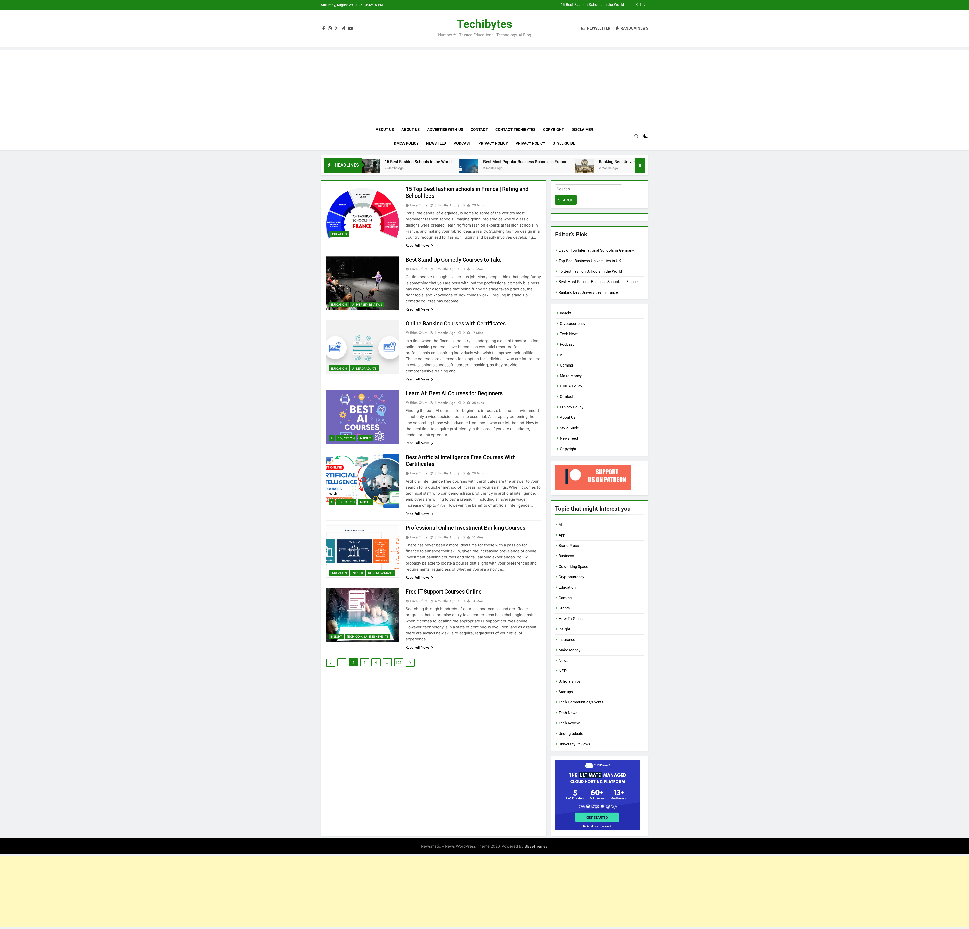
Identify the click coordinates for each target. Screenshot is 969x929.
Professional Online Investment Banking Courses (465, 528)
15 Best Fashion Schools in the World (592, 5)
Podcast (462, 143)
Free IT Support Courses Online (444, 591)
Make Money (571, 376)
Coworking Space (573, 566)
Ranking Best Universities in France (574, 161)
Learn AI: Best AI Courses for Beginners (454, 393)
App (562, 535)
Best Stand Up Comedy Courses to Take (454, 260)
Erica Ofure (419, 205)
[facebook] (324, 28)
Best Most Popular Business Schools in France (469, 161)
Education (338, 234)
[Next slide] (644, 5)
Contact (479, 129)
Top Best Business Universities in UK (590, 261)
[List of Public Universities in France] (623, 168)
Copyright (553, 129)
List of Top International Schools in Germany (596, 250)
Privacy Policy (493, 143)
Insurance (567, 639)
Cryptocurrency (572, 323)
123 (399, 663)
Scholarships (570, 681)
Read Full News (417, 245)
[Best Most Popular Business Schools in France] (412, 168)
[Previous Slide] (637, 5)
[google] (343, 28)
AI (331, 438)
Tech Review (569, 723)
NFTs (563, 671)
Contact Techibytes (515, 129)
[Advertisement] (484, 85)
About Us (385, 129)
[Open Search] (636, 136)
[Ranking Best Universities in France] (527, 168)
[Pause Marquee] (640, 165)
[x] (336, 28)
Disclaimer (582, 129)
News (563, 660)
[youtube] (350, 28)
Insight (365, 438)
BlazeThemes (536, 846)
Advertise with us (445, 129)
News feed (436, 143)
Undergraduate (364, 368)
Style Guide (564, 143)
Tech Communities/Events (367, 636)
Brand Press (569, 545)
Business (566, 556)
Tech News (569, 334)
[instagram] (330, 28)
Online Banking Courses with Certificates (456, 323)
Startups (566, 692)
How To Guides (571, 618)
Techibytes (484, 24)
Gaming (566, 365)
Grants (564, 608)
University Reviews (367, 304)
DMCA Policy (406, 143)
